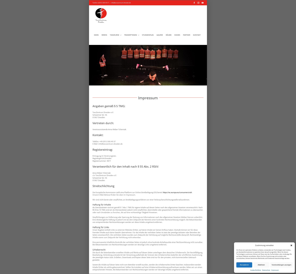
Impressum (275, 270)
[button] (291, 245)
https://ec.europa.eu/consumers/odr (177, 192)
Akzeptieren (244, 265)
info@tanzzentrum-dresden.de (121, 3)
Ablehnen (261, 265)
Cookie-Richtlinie (255, 270)
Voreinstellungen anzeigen (281, 265)
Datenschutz (266, 270)
